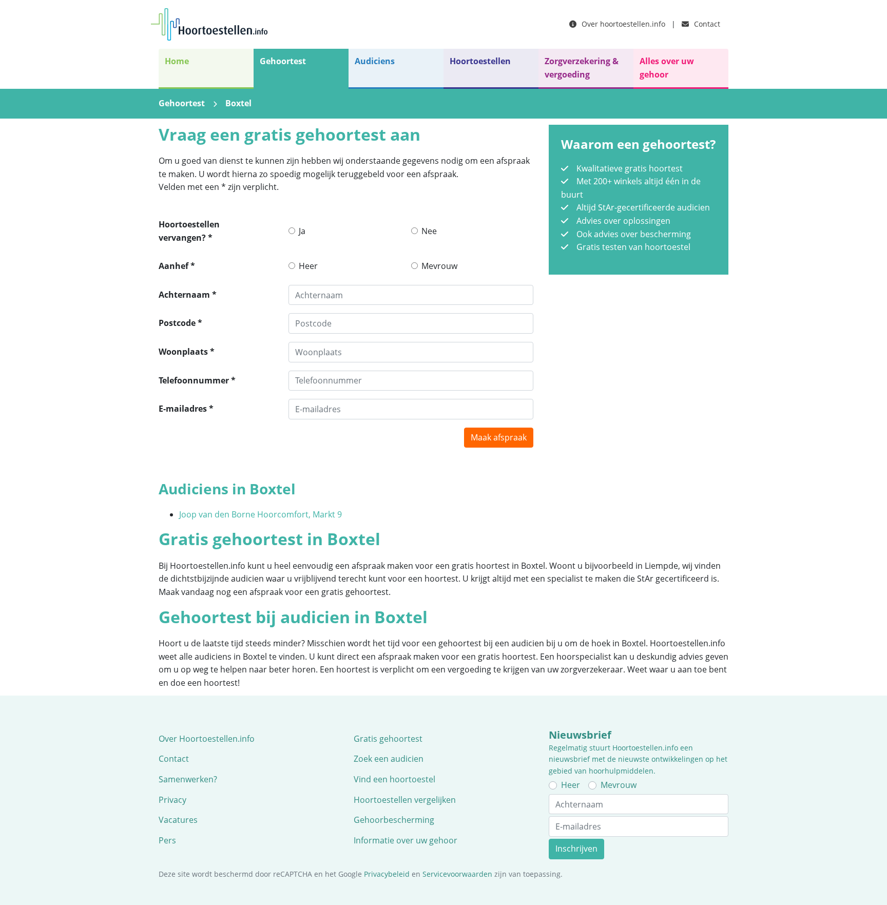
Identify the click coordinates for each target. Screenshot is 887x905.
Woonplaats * (187, 351)
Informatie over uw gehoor (405, 840)
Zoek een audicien (388, 758)
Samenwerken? (188, 779)
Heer (308, 266)
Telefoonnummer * (197, 380)
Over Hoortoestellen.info (207, 738)
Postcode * (180, 323)
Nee (429, 231)
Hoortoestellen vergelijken (405, 799)
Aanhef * (177, 266)
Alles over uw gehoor (667, 67)
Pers (167, 840)
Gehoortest (283, 61)
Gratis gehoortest (388, 738)
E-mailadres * (186, 408)
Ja (302, 231)
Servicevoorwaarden (457, 874)
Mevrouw (439, 266)
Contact (706, 24)
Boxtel (238, 103)
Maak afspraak (499, 437)
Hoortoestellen (480, 61)
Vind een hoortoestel (394, 779)
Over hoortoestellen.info (622, 24)
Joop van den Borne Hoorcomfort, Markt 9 (260, 514)
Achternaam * (188, 294)
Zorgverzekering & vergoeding (582, 67)
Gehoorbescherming (394, 819)
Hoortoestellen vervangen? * (189, 231)
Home (177, 61)
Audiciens (375, 61)
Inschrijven (576, 848)
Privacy (172, 799)
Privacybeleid (387, 874)
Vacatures (178, 819)
